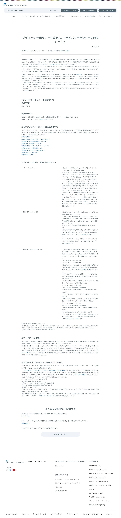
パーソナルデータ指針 (89, 10)
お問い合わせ (26, 423)
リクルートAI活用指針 (70, 10)
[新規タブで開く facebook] (10, 470)
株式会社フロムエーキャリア (30, 152)
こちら (67, 51)
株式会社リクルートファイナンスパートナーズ (35, 146)
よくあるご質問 (52, 10)
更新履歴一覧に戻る (60, 434)
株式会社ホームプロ (27, 155)
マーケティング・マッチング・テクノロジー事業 (70, 461)
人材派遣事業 (93, 461)
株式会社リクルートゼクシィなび (31, 143)
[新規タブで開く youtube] (14, 470)
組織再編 (79, 74)
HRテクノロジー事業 (61, 475)
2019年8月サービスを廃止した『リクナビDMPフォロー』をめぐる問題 (45, 370)
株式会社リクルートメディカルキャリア (33, 150)
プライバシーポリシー (107, 10)
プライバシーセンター (14, 10)
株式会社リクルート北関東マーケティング (34, 141)
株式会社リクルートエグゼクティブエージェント (36, 139)
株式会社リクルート (27, 137)
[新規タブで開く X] (7, 470)
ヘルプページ (26, 416)
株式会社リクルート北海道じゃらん (32, 148)
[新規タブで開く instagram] (17, 470)
